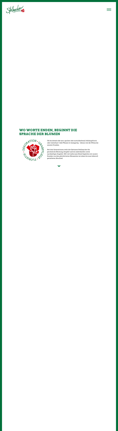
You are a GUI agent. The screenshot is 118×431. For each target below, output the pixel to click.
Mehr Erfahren (60, 306)
